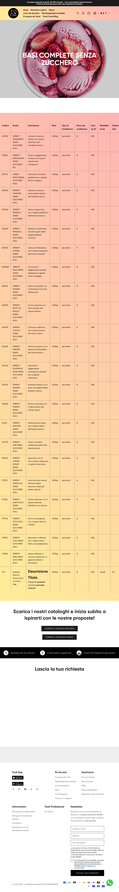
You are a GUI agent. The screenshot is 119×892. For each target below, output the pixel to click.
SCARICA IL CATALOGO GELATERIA (59, 628)
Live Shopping (61, 794)
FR (106, 13)
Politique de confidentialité (23, 812)
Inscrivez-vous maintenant (87, 873)
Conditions (16, 823)
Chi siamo (49, 812)
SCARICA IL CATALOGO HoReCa (59, 637)
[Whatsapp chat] (109, 882)
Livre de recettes (31, 13)
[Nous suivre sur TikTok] (31, 789)
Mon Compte (87, 781)
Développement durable (53, 13)
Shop (25, 10)
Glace (52, 10)
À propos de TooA (31, 16)
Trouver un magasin (63, 798)
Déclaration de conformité (92, 794)
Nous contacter (88, 777)
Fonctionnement (62, 786)
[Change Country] (96, 13)
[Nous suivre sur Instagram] (19, 789)
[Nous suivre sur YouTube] (25, 789)
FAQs (83, 786)
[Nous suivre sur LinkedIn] (37, 789)
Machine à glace (38, 10)
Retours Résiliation (89, 790)
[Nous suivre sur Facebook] (13, 789)
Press (57, 790)
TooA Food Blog (50, 16)
